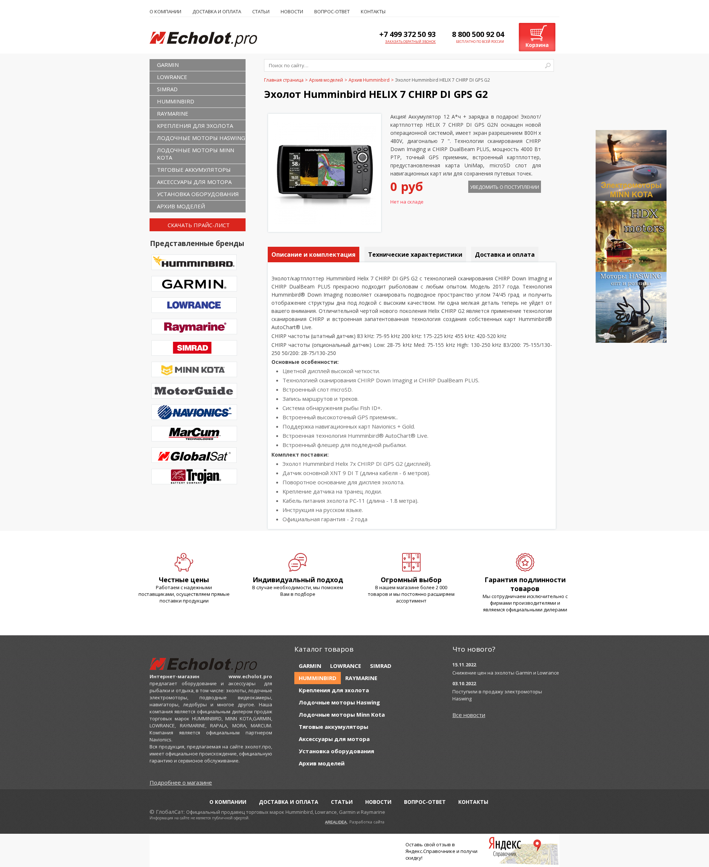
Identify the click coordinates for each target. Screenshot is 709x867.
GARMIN (168, 64)
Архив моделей (181, 206)
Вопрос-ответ (332, 11)
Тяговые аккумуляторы (194, 169)
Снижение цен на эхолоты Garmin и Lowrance (505, 672)
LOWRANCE (172, 77)
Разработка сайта (366, 822)
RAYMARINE (172, 113)
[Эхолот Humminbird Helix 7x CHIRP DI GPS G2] (324, 222)
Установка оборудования (198, 194)
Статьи (261, 11)
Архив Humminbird (369, 80)
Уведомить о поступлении (504, 187)
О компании (165, 11)
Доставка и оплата (216, 11)
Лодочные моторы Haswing (201, 137)
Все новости (468, 714)
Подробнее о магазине (181, 782)
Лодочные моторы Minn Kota (195, 153)
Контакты (373, 11)
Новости (292, 11)
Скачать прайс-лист (199, 225)
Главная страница (284, 80)
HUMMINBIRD (175, 101)
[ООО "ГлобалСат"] (211, 39)
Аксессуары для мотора (194, 181)
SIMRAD (167, 89)
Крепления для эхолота (195, 125)
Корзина (537, 44)
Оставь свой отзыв (428, 844)
